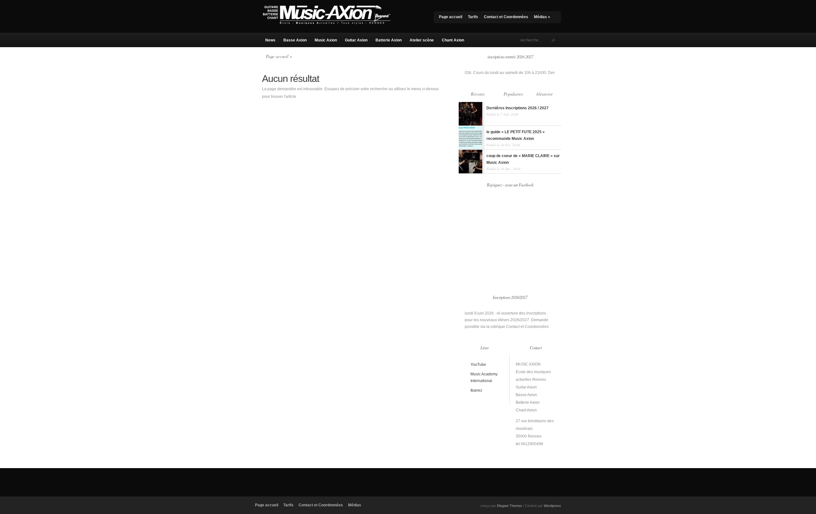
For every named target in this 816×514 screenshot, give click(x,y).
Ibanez (476, 390)
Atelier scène (422, 40)
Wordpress (552, 506)
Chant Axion (453, 40)
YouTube (478, 364)
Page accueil (450, 17)
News (270, 40)
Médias (542, 17)
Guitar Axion (356, 40)
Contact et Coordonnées (506, 17)
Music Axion (326, 40)
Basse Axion (295, 40)
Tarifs (473, 17)
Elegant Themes (509, 506)
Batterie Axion (388, 40)
